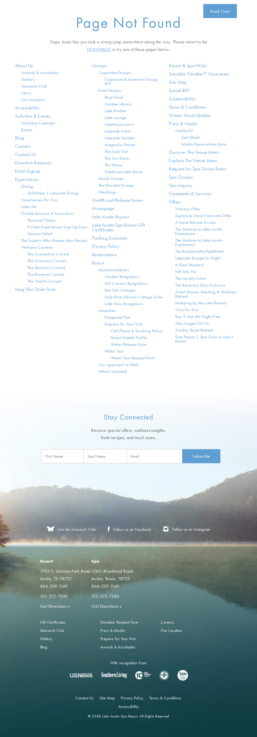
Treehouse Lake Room (124, 171)
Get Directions (55, 606)
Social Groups (111, 178)
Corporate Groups (114, 72)
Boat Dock (114, 97)
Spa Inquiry (180, 185)
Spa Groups (181, 177)
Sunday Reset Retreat (194, 330)
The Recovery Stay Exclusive (200, 285)
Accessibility (27, 108)
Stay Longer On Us (192, 323)
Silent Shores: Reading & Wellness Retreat (205, 294)
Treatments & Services (190, 193)
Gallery (28, 79)
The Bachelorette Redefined (199, 251)
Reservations (104, 254)
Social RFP (179, 90)
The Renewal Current (46, 274)
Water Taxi (114, 351)
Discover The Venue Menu (194, 152)
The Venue (113, 165)
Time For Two (186, 309)
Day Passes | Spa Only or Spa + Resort (204, 339)
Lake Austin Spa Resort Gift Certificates (118, 227)
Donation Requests (33, 163)
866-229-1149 (54, 586)
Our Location (33, 99)
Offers (175, 202)
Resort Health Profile (129, 337)
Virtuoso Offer (187, 209)
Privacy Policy (105, 246)
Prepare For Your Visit (124, 324)
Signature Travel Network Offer (203, 215)
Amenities (107, 310)
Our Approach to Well (118, 364)
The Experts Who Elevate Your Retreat (54, 240)
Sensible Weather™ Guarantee (199, 74)
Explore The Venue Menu (193, 160)
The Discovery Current (47, 260)
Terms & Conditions (187, 107)
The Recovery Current (47, 267)
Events (26, 129)
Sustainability (182, 99)
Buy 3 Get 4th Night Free (197, 316)
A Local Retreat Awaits (195, 222)
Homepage (103, 208)
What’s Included (112, 371)
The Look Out (116, 151)
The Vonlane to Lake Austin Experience (198, 231)
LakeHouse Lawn (119, 124)
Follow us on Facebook (132, 529)
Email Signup (28, 171)
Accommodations (113, 270)
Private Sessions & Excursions (47, 213)
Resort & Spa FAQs (187, 65)
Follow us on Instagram (191, 529)
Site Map (178, 82)
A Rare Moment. (190, 264)
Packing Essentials (109, 238)
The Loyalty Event (190, 278)
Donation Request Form (119, 622)
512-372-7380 (105, 596)
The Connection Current (48, 254)
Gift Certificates (53, 622)
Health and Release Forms (117, 200)
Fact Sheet (190, 137)
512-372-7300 (54, 596)
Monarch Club (34, 86)
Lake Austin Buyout (110, 217)
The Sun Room (117, 158)
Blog (19, 138)
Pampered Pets (118, 317)
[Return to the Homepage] (47, 11)
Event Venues (109, 90)
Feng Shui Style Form (35, 289)
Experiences (27, 179)
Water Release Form (129, 344)
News (26, 93)
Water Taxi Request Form (133, 358)
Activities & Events (32, 116)
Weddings (107, 192)
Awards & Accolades (40, 72)
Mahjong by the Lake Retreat (201, 303)
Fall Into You (186, 271)
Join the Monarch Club (76, 529)
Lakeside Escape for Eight (197, 258)
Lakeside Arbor (118, 131)
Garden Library (118, 104)
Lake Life (28, 206)
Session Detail (40, 233)
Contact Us (25, 154)
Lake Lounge (115, 117)
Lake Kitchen (116, 110)
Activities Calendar (38, 123)
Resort (98, 263)
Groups (99, 65)
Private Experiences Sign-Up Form (57, 227)
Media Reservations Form (203, 144)
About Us (24, 65)
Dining (27, 186)
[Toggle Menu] (247, 11)
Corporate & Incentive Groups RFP (131, 81)
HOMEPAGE (99, 49)
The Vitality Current (45, 281)
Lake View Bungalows (124, 303)
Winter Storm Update (189, 115)
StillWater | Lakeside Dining (53, 193)
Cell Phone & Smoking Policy (137, 330)
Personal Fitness (42, 220)
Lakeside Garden (120, 138)
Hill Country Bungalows (126, 283)
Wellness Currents (37, 247)
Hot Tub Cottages (120, 290)
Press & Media (183, 123)
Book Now (220, 11)
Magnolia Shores (120, 144)
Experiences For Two (39, 200)
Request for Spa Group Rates (197, 169)
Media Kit (184, 130)
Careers (23, 146)
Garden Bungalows (122, 276)
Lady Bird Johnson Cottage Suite (133, 297)
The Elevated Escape (116, 185)
